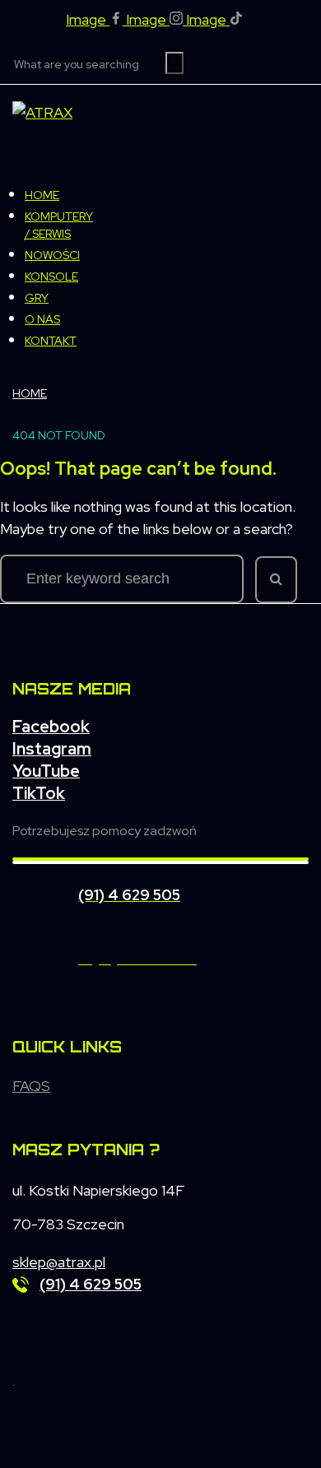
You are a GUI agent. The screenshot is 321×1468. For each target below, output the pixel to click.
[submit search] (174, 63)
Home (29, 393)
